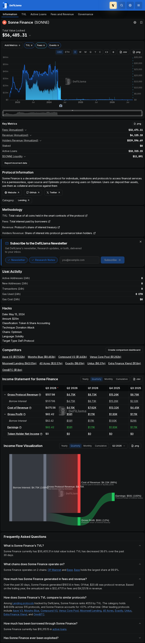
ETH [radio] (67, 52)
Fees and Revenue (62, 14)
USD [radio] (59, 52)
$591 (69, 414)
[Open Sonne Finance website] (135, 22)
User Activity (12, 271)
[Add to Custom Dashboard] (113, 52)
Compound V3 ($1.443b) (72, 356)
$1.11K (91, 414)
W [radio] (80, 52)
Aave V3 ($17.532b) (13, 356)
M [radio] (85, 52)
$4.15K (71, 407)
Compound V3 (49, 610)
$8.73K (92, 394)
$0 (68, 433)
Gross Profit (14, 414)
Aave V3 (18, 610)
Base (70, 569)
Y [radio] (95, 52)
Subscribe (110, 259)
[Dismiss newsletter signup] (140, 242)
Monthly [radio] (109, 379)
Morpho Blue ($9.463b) (42, 356)
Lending (22, 200)
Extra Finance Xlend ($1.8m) (124, 363)
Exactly (119, 610)
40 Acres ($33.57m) (51, 363)
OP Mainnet (54, 569)
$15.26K (114, 394)
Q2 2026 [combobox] (117, 445)
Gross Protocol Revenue (22, 394)
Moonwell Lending (91, 610)
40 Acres (108, 610)
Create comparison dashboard (124, 350)
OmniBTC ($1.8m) (12, 369)
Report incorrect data (16, 163)
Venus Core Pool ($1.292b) (105, 356)
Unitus (128, 610)
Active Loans (39, 14)
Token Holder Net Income (23, 433)
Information (10, 14)
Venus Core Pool (69, 610)
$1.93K (113, 414)
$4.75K (71, 394)
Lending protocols (23, 603)
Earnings (12, 427)
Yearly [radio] (85, 379)
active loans (59, 629)
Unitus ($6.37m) (96, 363)
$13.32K (114, 407)
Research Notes (45, 259)
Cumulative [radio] (122, 379)
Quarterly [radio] (96, 379)
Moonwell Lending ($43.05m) (19, 363)
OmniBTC (39, 614)
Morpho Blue (31, 610)
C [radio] (100, 52)
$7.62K (92, 407)
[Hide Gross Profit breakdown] (5, 414)
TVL (23, 14)
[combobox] (130, 5)
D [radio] (75, 52)
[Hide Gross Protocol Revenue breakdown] (5, 394)
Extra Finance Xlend (15, 614)
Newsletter (18, 259)
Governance (85, 14)
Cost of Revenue (17, 407)
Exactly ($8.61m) (75, 363)
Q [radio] (90, 52)
